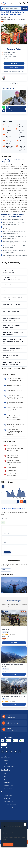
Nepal (5, 773)
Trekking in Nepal (8, 795)
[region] (14, 585)
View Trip (13, 642)
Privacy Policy (13, 837)
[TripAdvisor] (4, 744)
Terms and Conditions (9, 766)
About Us (6, 760)
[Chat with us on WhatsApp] (23, 3)
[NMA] (21, 740)
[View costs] (12, 83)
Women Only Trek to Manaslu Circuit (14, 696)
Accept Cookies (8, 844)
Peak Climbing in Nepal (9, 801)
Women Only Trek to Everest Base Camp (12, 665)
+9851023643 (10, 79)
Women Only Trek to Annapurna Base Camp (12, 629)
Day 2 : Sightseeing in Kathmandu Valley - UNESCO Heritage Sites (12, 278)
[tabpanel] (14, 425)
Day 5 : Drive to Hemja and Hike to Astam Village (12, 298)
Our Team (6, 763)
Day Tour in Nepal (8, 810)
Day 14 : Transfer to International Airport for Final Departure (12, 363)
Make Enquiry (14, 67)
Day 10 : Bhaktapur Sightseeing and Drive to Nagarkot (13, 333)
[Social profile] (2, 751)
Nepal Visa (22, 450)
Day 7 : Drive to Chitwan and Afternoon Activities (11, 312)
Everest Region (7, 782)
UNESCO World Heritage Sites (17, 178)
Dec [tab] (3, 522)
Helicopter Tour (7, 813)
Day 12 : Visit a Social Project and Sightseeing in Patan (12, 349)
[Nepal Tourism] (2, 740)
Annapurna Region (8, 785)
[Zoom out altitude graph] (18, 501)
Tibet (5, 776)
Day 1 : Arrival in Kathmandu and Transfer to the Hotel (12, 271)
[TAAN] (15, 740)
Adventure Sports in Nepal (10, 804)
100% (21, 501)
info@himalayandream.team (16, 110)
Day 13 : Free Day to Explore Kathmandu (11, 356)
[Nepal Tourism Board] (8, 740)
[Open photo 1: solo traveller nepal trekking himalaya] (14, 585)
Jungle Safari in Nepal (9, 807)
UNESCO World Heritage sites (15, 219)
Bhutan (5, 779)
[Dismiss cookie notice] (25, 824)
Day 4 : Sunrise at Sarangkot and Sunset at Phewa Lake (12, 291)
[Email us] (27, 3)
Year (2, 518)
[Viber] (7, 107)
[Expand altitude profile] (3, 486)
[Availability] (16, 83)
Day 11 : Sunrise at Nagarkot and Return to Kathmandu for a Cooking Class (13, 341)
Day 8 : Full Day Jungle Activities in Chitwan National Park (12, 319)
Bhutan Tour (7, 816)
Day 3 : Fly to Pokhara (9, 285)
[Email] (3, 110)
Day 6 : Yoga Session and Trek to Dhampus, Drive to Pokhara (12, 305)
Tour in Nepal (7, 798)
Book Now (14, 63)
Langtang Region (8, 788)
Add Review (6, 570)
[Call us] (19, 3)
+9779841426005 (17, 107)
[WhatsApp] (3, 107)
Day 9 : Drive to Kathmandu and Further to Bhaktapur (11, 326)
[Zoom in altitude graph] (24, 501)
